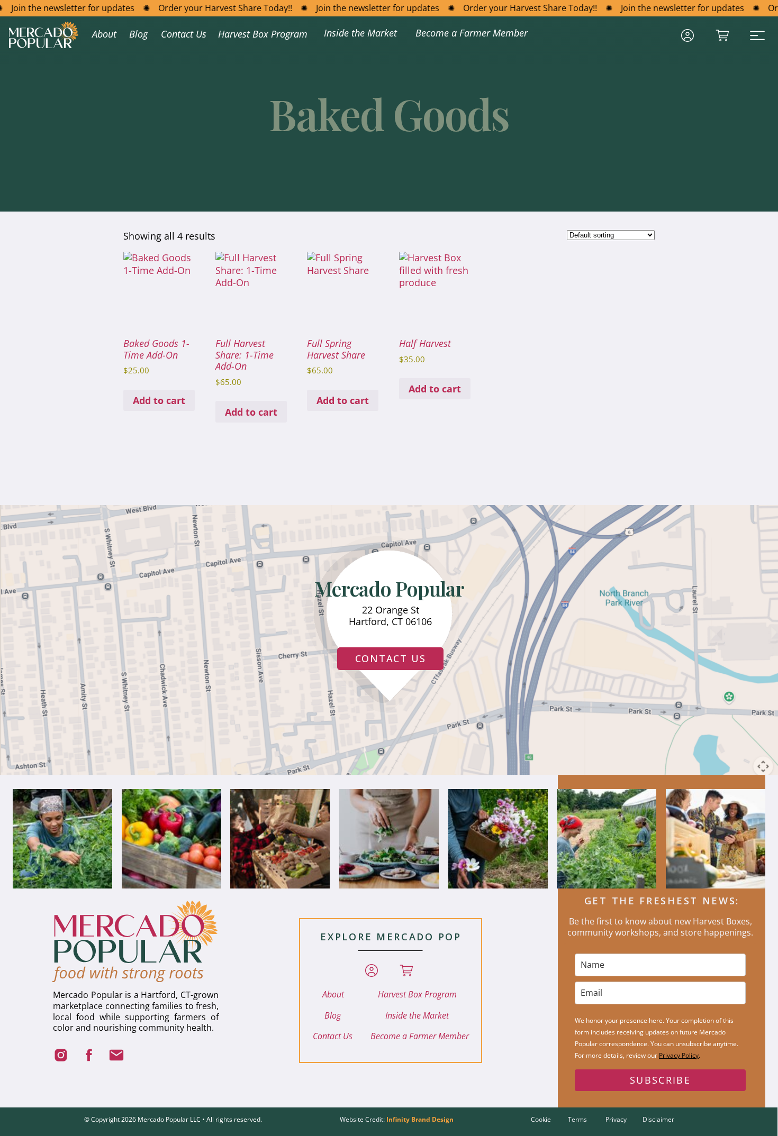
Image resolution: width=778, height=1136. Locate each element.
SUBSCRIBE (660, 1080)
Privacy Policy (679, 1055)
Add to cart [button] (159, 400)
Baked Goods (389, 113)
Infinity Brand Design (420, 1119)
